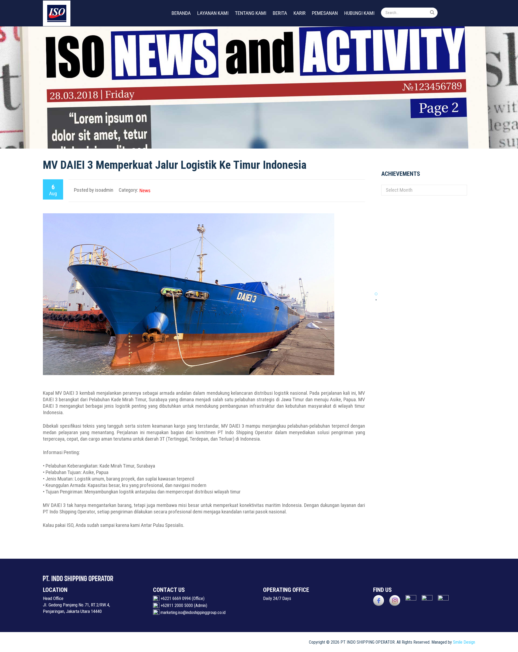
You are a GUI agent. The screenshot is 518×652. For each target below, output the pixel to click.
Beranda (181, 13)
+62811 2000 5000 (177, 605)
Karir (299, 13)
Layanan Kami (213, 13)
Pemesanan (325, 13)
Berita (280, 13)
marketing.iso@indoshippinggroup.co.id (193, 612)
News (145, 190)
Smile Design (464, 642)
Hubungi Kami (359, 13)
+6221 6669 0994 (176, 598)
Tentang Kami (250, 13)
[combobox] (424, 190)
